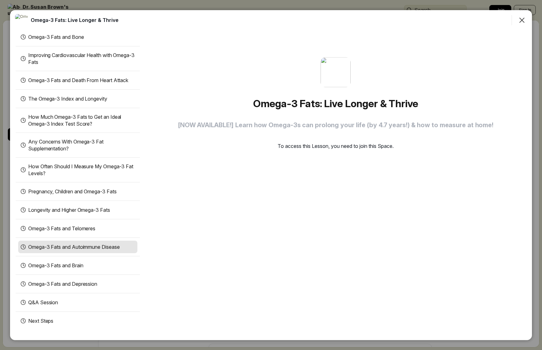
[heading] (75, 19)
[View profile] (21, 20)
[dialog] (271, 175)
